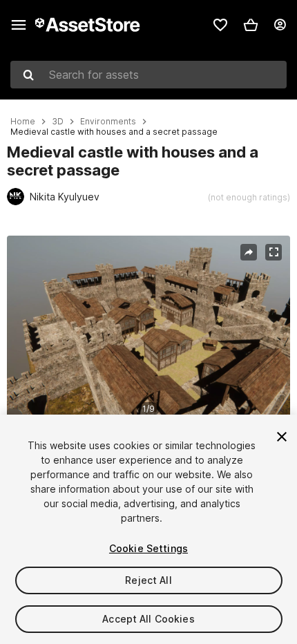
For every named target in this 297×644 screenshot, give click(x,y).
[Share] (248, 252)
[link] (220, 25)
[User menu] (280, 25)
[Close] (282, 437)
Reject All (148, 580)
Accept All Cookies (148, 619)
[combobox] (148, 74)
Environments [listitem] (108, 121)
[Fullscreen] (273, 252)
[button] (250, 25)
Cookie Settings (148, 548)
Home (22, 121)
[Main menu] (18, 25)
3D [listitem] (58, 121)
